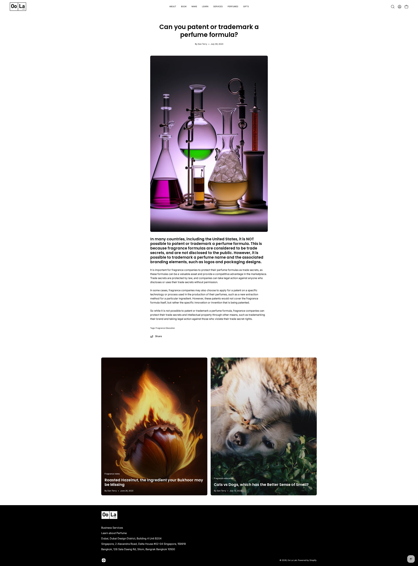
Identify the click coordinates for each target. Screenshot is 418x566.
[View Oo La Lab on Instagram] (103, 560)
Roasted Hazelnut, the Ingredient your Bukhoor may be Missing (153, 482)
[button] (184, 6)
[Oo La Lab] (18, 6)
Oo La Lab (292, 560)
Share (158, 336)
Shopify (312, 560)
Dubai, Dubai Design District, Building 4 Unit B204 (131, 538)
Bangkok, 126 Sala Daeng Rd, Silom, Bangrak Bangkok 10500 (138, 549)
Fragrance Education (165, 328)
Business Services (112, 527)
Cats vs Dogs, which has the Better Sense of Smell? (261, 484)
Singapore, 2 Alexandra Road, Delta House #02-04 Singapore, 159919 (143, 543)
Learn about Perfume (114, 533)
